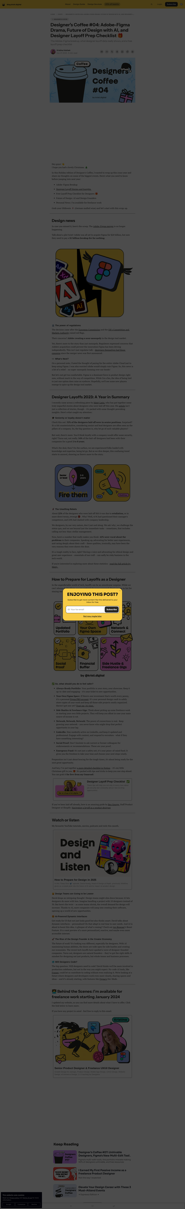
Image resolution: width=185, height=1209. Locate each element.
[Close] (120, 591)
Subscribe (112, 609)
